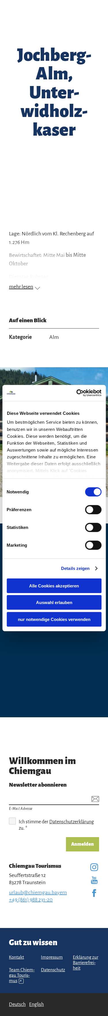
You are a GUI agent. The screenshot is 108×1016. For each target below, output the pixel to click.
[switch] (93, 509)
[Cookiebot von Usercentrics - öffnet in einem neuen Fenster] (76, 393)
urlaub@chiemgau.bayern (38, 892)
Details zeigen (75, 568)
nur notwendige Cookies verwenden (54, 619)
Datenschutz (53, 970)
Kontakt (16, 957)
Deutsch (17, 1004)
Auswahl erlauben (54, 602)
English (36, 1004)
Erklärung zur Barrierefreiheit (85, 962)
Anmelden (82, 844)
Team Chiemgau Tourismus (22, 975)
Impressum (52, 957)
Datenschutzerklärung (71, 821)
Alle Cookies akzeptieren (54, 585)
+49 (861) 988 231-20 (31, 899)
